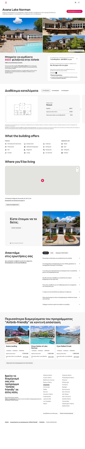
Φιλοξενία (46, 252)
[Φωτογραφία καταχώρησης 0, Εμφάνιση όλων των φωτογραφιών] (21, 35)
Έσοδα (51, 252)
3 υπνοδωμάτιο (65, 90)
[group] (64, 68)
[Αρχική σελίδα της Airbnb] (6, 2)
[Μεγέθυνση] (77, 168)
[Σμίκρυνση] (77, 171)
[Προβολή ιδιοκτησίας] (17, 343)
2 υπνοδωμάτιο (55, 90)
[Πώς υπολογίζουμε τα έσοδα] (64, 115)
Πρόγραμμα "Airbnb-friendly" (62, 252)
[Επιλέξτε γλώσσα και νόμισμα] (75, 2)
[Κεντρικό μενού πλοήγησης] (79, 2)
